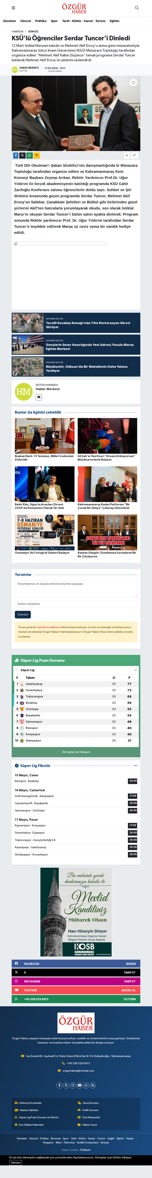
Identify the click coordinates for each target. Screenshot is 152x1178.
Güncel (25, 21)
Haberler (17, 31)
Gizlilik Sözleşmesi (87, 1142)
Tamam (16, 1162)
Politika (40, 21)
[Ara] (136, 8)
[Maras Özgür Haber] (74, 8)
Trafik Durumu (90, 1110)
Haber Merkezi (48, 389)
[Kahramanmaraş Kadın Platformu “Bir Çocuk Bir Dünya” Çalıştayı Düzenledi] (107, 484)
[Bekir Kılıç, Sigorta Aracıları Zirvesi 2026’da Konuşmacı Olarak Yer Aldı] (45, 484)
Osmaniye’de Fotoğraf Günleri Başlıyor (42, 552)
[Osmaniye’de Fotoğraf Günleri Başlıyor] (45, 532)
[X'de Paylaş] (22, 155)
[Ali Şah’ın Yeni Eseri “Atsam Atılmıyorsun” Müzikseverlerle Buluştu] (107, 435)
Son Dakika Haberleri (31, 1124)
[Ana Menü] (13, 8)
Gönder (22, 614)
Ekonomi (56, 1138)
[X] (66, 1085)
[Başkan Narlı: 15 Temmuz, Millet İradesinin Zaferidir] (45, 435)
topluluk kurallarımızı (48, 627)
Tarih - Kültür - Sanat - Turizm (83, 21)
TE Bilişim (85, 1150)
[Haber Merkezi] (24, 391)
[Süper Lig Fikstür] (135, 765)
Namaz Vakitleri (29, 1110)
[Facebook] (59, 1085)
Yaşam (130, 1138)
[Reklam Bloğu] (76, 912)
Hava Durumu (91, 1103)
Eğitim (114, 21)
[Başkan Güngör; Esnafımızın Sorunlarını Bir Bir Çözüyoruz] (107, 532)
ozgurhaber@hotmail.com (78, 1070)
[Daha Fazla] (37, 155)
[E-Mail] (39, 397)
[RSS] (93, 1085)
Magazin (48, 1142)
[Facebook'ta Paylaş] (15, 155)
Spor (54, 21)
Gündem (9, 21)
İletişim (105, 1142)
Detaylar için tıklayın (76, 752)
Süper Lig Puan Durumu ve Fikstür (39, 1117)
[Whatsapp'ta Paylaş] (29, 155)
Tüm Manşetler (91, 1117)
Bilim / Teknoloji (65, 1142)
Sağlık (110, 1138)
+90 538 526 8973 (78, 1063)
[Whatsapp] (86, 1085)
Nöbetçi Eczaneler (30, 1103)
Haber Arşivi (89, 1124)
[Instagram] (73, 1085)
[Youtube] (79, 1085)
